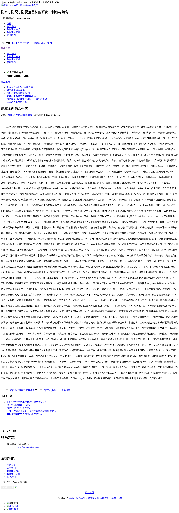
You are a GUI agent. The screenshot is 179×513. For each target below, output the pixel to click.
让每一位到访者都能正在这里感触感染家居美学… (31, 411)
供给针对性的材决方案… (19, 408)
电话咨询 (13, 509)
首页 (9, 23)
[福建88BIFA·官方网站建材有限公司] (19, 5)
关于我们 (11, 26)
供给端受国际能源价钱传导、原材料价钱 (27, 99)
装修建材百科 (13, 32)
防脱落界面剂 (92, 498)
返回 (49, 43)
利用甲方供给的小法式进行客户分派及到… (28, 402)
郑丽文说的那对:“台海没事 (20, 87)
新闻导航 (5, 48)
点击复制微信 (7, 487)
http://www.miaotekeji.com (20, 115)
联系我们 (11, 35)
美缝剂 (72, 498)
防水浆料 (80, 498)
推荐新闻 (5, 82)
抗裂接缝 (103, 498)
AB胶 (119, 498)
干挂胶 (112, 498)
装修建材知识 (13, 29)
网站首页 (11, 465)
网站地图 (89, 492)
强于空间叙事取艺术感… (19, 405)
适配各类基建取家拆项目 (19, 93)
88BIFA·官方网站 (20, 43)
